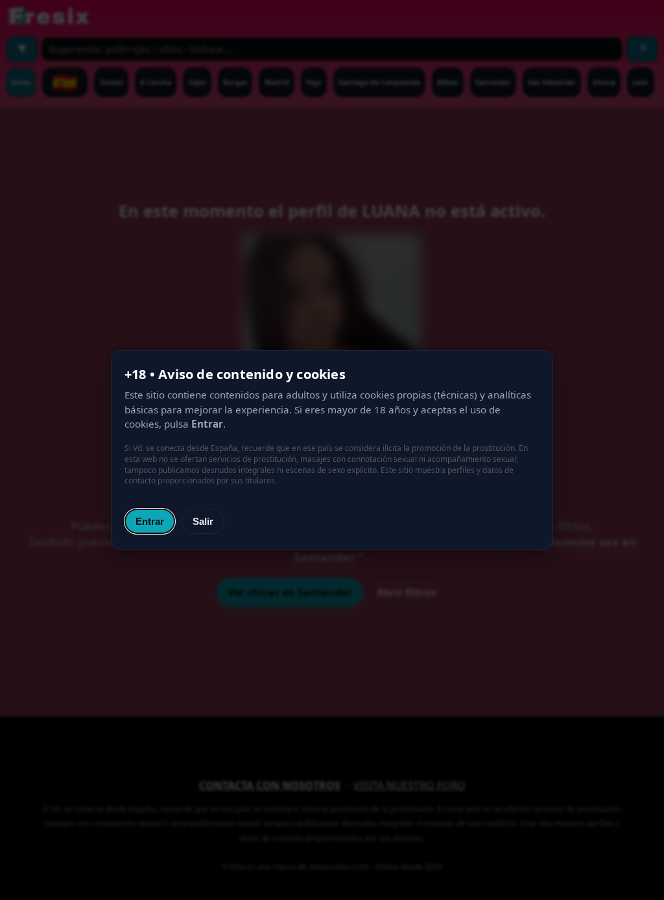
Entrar (150, 521)
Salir (203, 521)
